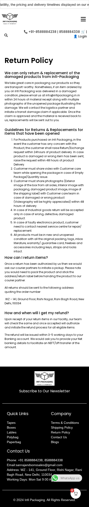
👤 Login (80, 36)
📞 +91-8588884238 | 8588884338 (52, 32)
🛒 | (84, 32)
